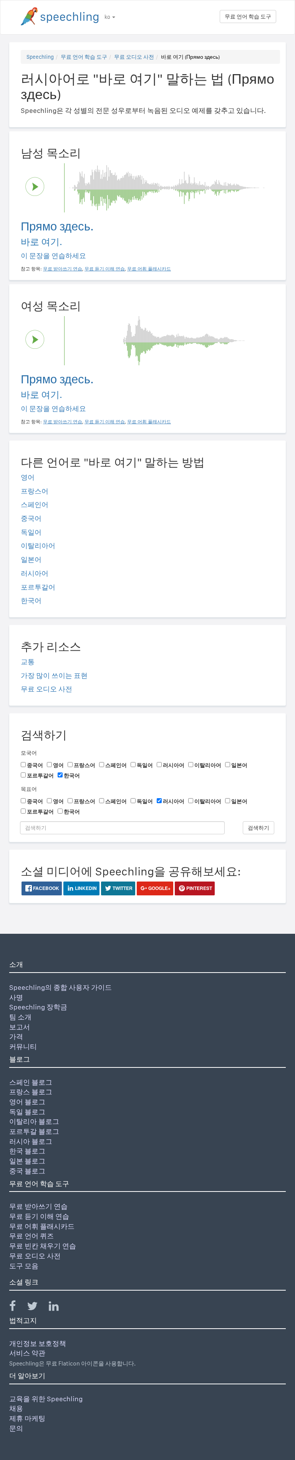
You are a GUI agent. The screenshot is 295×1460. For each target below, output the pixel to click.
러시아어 (34, 573)
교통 (28, 662)
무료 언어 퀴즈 (31, 1236)
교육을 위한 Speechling (46, 1399)
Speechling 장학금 (38, 1007)
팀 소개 (20, 1017)
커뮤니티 (23, 1046)
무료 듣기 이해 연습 (39, 1216)
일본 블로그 (27, 1161)
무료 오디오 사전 (134, 57)
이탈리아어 (38, 546)
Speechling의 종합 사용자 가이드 (60, 987)
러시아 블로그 (30, 1141)
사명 (16, 997)
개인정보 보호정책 (37, 1343)
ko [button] (107, 17)
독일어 (31, 532)
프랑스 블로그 (30, 1092)
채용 (16, 1408)
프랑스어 (34, 491)
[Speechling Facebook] (17, 1308)
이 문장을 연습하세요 (53, 256)
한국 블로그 (27, 1151)
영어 (28, 477)
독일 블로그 (27, 1112)
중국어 (31, 518)
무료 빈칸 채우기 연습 (42, 1246)
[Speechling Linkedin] (58, 1308)
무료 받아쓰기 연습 (38, 1206)
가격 (16, 1036)
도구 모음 (23, 1266)
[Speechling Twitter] (37, 1308)
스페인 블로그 (30, 1082)
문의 (16, 1428)
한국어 (31, 601)
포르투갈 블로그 (34, 1131)
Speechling (40, 57)
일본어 (31, 559)
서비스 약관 (27, 1353)
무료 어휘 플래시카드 (42, 1226)
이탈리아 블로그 (34, 1121)
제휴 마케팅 (27, 1418)
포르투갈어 (38, 587)
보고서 (19, 1027)
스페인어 (34, 504)
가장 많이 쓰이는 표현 (54, 675)
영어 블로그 (27, 1102)
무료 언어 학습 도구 (248, 16)
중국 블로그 (27, 1171)
